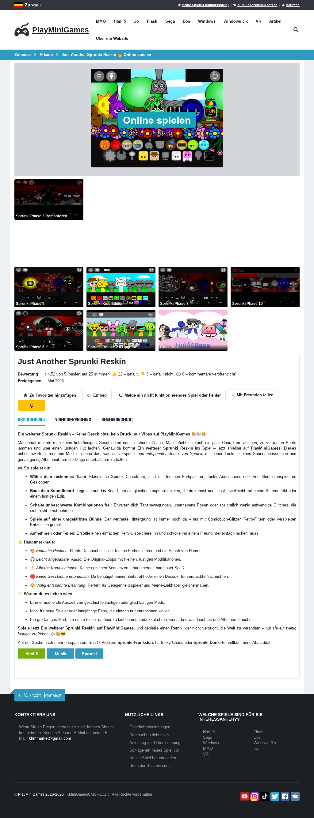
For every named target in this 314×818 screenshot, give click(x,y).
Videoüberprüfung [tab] (73, 419)
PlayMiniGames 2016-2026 (41, 794)
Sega (170, 21)
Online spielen (157, 120)
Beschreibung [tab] (31, 419)
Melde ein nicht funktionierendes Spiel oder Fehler (172, 395)
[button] (296, 30)
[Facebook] (284, 796)
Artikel (275, 21)
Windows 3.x (236, 21)
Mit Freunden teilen (255, 395)
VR (258, 21)
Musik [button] (60, 653)
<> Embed (97, 395)
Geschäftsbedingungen (149, 727)
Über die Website (112, 38)
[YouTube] (244, 796)
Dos (186, 21)
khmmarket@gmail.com (50, 738)
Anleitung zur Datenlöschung (154, 742)
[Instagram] (254, 796)
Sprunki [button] (89, 653)
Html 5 (120, 21)
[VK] (294, 796)
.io (136, 21)
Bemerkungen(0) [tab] (117, 419)
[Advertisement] (193, 222)
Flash (152, 21)
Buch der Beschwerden (149, 765)
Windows (207, 21)
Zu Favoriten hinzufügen (52, 395)
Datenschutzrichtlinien (149, 735)
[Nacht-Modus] (31, 405)
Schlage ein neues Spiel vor (154, 750)
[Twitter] (274, 796)
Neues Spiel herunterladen (152, 758)
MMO (101, 21)
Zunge (31, 4)
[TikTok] (264, 796)
